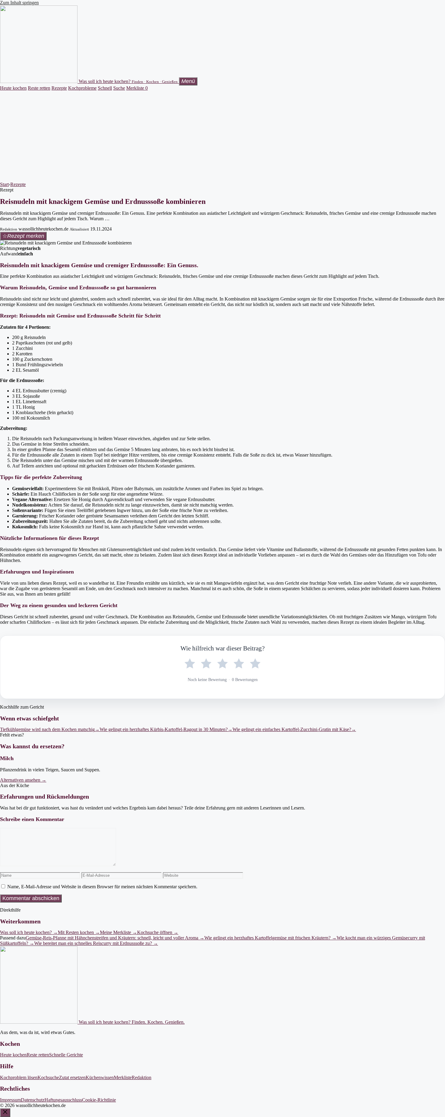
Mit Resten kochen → (79, 932)
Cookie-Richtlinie (99, 1099)
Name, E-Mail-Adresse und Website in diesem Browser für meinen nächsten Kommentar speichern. (102, 886)
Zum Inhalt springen (19, 2)
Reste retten (39, 88)
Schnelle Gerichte (66, 1054)
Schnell (105, 88)
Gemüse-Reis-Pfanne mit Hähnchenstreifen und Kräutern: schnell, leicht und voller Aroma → (115, 937)
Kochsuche (48, 1077)
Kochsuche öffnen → (157, 932)
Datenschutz (32, 1099)
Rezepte (59, 88)
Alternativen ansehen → (23, 780)
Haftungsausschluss (63, 1099)
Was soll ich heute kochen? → (29, 932)
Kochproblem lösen (19, 1077)
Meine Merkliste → (118, 932)
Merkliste (137, 88)
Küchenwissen (100, 1077)
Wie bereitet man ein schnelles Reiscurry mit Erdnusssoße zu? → (96, 943)
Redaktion (141, 1077)
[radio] (190, 664)
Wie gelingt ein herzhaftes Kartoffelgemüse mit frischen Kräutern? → (270, 937)
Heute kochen (13, 88)
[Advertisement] (222, 136)
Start (4, 184)
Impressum (10, 1099)
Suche (119, 88)
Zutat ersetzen (72, 1077)
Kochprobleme (82, 88)
